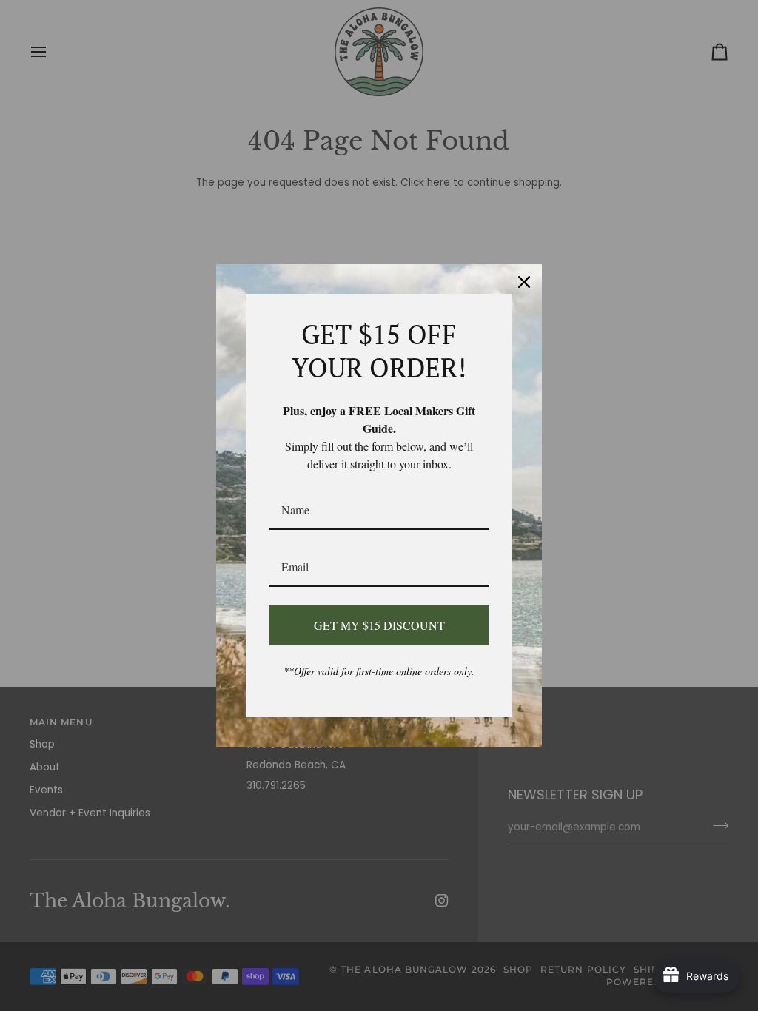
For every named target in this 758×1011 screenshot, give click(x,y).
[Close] (524, 282)
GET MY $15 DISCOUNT (379, 625)
